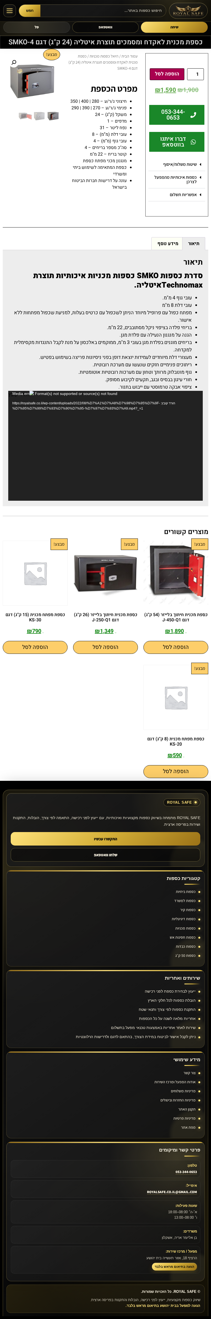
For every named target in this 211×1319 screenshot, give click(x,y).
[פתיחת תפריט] (9, 10)
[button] (176, 164)
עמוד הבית (129, 56)
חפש (30, 11)
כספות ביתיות (186, 891)
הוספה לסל (167, 74)
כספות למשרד (185, 900)
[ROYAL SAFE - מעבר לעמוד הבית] (188, 11)
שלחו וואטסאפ (105, 854)
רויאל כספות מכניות (104, 56)
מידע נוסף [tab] (167, 243)
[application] (105, 445)
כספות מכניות (185, 928)
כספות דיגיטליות (184, 918)
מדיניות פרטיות (184, 1118)
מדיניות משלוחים (183, 1090)
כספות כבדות (186, 946)
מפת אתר (188, 1127)
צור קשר (190, 1072)
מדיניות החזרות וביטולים (178, 1100)
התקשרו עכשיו (105, 838)
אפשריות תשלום (183, 194)
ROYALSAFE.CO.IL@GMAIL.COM (172, 1192)
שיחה (174, 27)
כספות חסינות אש (183, 937)
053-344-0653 (186, 1171)
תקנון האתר (187, 1109)
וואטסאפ (105, 27)
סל (37, 27)
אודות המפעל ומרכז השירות (175, 1081)
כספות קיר (188, 909)
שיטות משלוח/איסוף (180, 164)
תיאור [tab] (193, 243)
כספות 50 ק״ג (185, 955)
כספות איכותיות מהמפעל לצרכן (175, 179)
